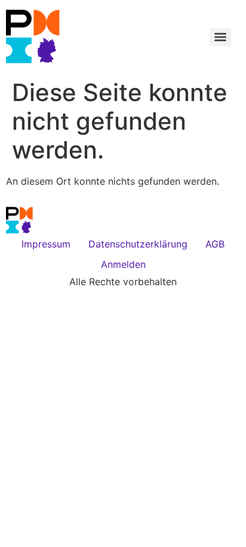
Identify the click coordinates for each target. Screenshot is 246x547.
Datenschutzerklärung (137, 244)
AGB (215, 244)
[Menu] (220, 37)
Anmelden (123, 264)
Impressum (45, 244)
